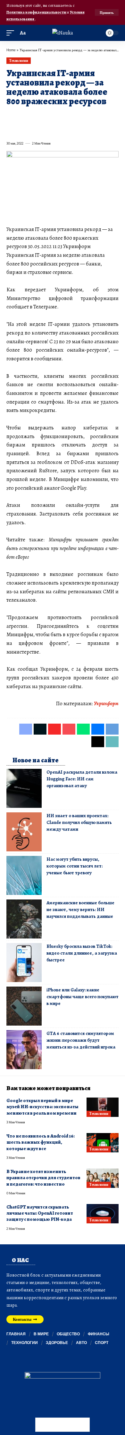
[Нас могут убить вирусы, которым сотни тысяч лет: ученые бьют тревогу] (24, 875)
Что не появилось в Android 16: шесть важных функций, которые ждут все (40, 1142)
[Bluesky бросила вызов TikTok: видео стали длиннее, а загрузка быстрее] (24, 962)
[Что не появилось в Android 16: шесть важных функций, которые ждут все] (103, 1142)
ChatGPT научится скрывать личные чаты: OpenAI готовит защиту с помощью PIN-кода (39, 1213)
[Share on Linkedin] (68, 116)
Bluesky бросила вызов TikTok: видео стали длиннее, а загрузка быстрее (81, 953)
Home (11, 50)
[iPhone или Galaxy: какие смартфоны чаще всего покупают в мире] (24, 1006)
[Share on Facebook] (10, 116)
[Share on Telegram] (10, 129)
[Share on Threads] (22, 129)
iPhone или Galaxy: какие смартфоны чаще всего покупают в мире (82, 997)
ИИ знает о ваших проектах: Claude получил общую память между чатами (79, 822)
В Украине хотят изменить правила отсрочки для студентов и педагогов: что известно (43, 1177)
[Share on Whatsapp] (57, 116)
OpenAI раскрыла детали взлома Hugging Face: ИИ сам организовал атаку (81, 779)
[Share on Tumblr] (80, 116)
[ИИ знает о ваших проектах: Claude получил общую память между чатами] (24, 831)
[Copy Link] (33, 129)
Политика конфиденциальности (36, 12)
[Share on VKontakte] (103, 116)
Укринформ (106, 703)
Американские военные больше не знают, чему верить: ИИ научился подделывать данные (80, 909)
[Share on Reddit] (91, 116)
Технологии (18, 60)
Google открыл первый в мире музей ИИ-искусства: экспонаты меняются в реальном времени (42, 1106)
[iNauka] (62, 32)
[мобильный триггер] (11, 33)
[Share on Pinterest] (45, 116)
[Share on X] (22, 116)
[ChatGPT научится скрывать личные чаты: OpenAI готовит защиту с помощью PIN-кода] (103, 1213)
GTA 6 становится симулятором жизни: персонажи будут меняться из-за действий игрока (80, 1040)
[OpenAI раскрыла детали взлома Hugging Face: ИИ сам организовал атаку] (24, 788)
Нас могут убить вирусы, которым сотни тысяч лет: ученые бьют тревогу (74, 866)
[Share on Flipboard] (33, 116)
